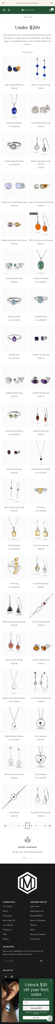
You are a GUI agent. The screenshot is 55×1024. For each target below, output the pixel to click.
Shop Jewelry (8, 915)
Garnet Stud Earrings (14, 469)
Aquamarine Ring (14, 316)
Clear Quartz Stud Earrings (41, 123)
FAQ (4, 934)
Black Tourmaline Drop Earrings (14, 621)
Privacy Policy (35, 939)
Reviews (6, 939)
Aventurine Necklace (40, 278)
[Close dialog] (51, 980)
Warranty (33, 925)
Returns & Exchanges (37, 920)
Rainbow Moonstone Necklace (14, 698)
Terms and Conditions (38, 934)
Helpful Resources (37, 911)
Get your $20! (36, 1008)
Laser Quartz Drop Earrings (14, 507)
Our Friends (7, 906)
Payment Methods (36, 915)
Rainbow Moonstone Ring (14, 161)
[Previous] (5, 826)
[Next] (49, 826)
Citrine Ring (41, 507)
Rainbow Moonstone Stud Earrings (14, 202)
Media (32, 929)
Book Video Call (9, 920)
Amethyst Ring (14, 354)
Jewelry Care (34, 906)
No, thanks (36, 1017)
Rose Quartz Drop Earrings (41, 812)
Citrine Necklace (14, 545)
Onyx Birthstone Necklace (40, 469)
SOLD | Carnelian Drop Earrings (41, 240)
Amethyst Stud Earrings (40, 354)
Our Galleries (8, 925)
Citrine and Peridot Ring (14, 431)
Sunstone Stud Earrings (40, 660)
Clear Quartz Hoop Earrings (41, 698)
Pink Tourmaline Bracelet (41, 621)
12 (45, 826)
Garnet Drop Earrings (41, 431)
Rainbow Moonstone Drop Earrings (41, 162)
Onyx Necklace (41, 736)
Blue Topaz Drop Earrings (14, 774)
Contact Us (7, 929)
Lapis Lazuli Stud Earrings (14, 84)
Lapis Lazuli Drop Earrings (40, 84)
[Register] (41, 961)
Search (5, 911)
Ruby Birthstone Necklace (14, 736)
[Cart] (50, 10)
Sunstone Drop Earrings (14, 660)
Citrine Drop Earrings (41, 545)
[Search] (9, 10)
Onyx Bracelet (14, 812)
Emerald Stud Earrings (14, 278)
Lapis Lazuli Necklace (14, 123)
